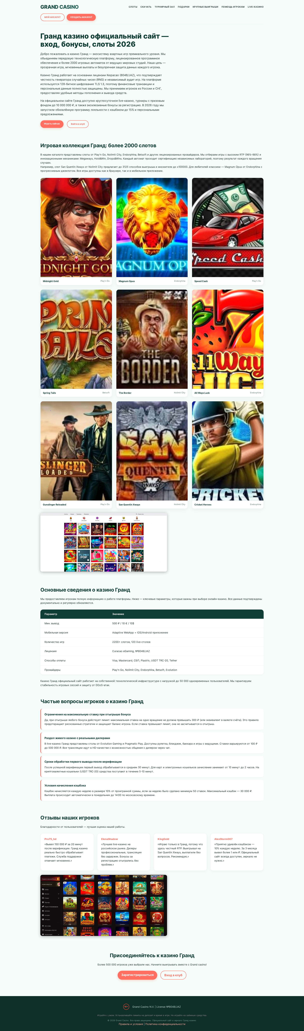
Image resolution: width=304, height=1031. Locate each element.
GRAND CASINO (59, 7)
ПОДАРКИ (184, 7)
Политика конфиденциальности (165, 1024)
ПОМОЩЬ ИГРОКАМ (233, 7)
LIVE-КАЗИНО (256, 7)
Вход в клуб (173, 975)
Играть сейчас (52, 123)
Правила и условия (131, 1024)
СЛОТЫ (133, 7)
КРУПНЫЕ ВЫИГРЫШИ (205, 7)
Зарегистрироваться (137, 975)
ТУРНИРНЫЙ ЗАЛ (165, 7)
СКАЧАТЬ (146, 7)
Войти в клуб (78, 124)
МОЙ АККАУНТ (52, 17)
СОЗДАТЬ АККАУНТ (81, 17)
